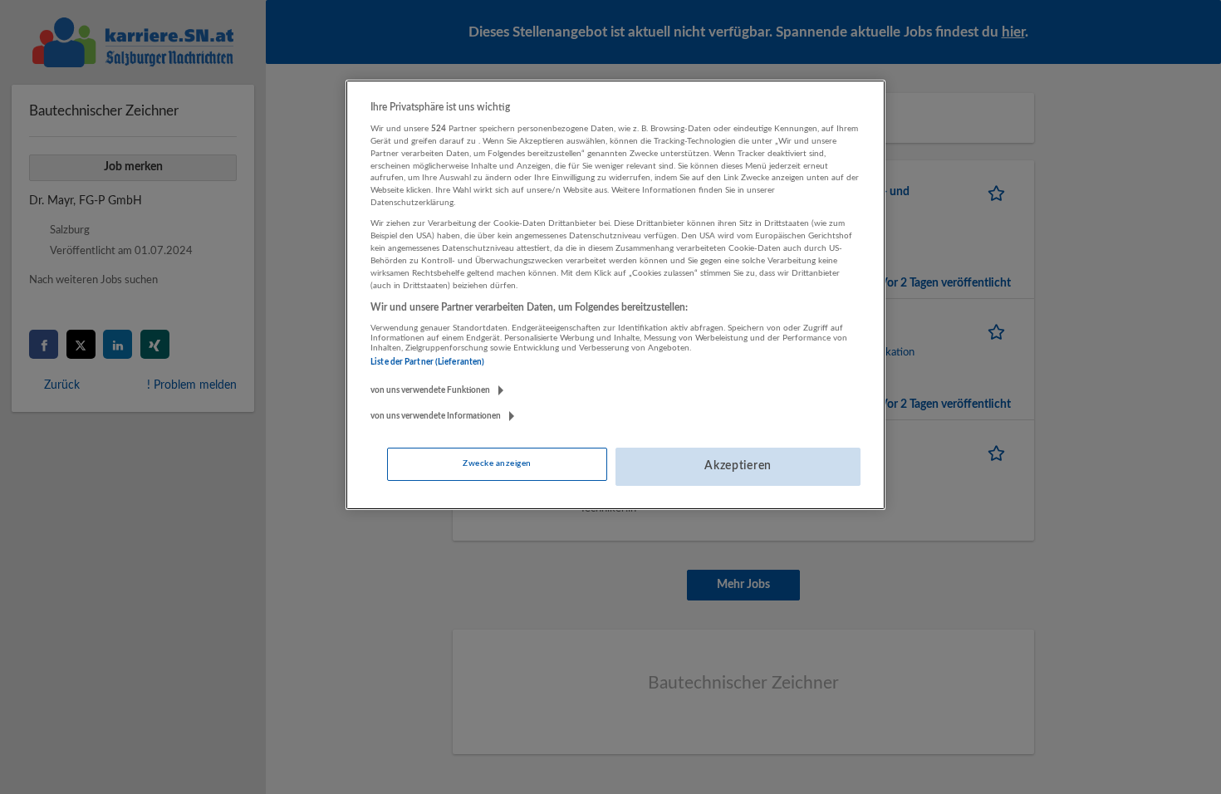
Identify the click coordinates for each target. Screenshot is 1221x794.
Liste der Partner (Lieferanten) (427, 362)
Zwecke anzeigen (497, 463)
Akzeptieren (738, 466)
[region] (615, 295)
